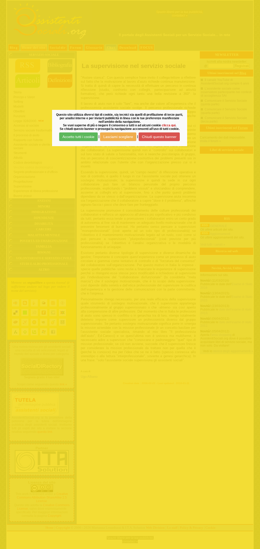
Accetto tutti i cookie (78, 137)
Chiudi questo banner (159, 137)
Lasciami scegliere (118, 137)
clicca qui (168, 125)
